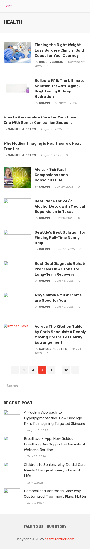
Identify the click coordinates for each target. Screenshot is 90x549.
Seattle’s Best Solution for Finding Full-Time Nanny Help (60, 237)
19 (66, 369)
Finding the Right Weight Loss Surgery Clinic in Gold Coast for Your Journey (59, 50)
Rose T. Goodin (51, 62)
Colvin (44, 103)
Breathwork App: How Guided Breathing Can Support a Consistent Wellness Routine (54, 444)
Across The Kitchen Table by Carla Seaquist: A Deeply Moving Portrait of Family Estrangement (60, 334)
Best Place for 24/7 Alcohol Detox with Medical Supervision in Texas (60, 206)
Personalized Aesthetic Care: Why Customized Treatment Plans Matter (55, 494)
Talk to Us (33, 527)
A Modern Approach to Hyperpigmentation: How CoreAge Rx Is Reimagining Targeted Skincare (54, 418)
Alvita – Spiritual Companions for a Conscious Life (51, 174)
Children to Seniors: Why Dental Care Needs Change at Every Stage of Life (55, 470)
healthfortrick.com (59, 539)
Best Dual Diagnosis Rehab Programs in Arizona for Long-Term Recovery (60, 268)
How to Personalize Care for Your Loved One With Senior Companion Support (41, 120)
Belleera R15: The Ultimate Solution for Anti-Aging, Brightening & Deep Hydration (59, 88)
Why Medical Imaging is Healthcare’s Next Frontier (42, 146)
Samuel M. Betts (22, 129)
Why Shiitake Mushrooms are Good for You (58, 298)
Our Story (56, 527)
